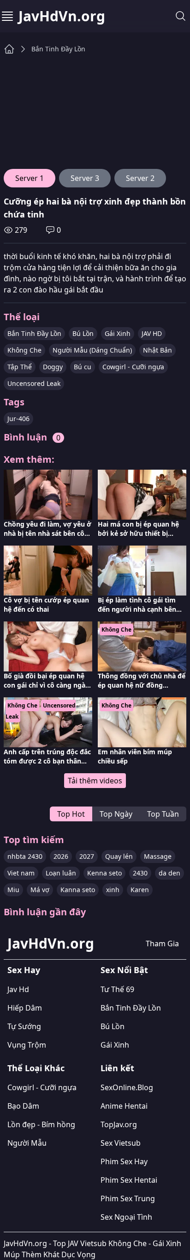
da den (169, 873)
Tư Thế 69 (117, 989)
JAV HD (152, 333)
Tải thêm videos (95, 781)
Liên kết (117, 1068)
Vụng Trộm (26, 1045)
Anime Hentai (124, 1106)
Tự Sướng (24, 1026)
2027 (86, 856)
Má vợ (39, 889)
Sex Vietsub (121, 1143)
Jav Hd (18, 989)
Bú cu (82, 366)
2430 (140, 873)
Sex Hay (23, 969)
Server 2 (140, 178)
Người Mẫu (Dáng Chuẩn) (92, 350)
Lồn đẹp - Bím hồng (41, 1124)
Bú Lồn (83, 333)
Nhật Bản (157, 350)
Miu (13, 889)
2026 (60, 856)
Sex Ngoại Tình (126, 1217)
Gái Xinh (118, 333)
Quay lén (119, 856)
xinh (112, 889)
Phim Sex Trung (128, 1198)
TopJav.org (119, 1124)
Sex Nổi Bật (124, 969)
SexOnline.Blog (127, 1087)
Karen (140, 889)
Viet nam (21, 873)
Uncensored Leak (33, 383)
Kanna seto (77, 889)
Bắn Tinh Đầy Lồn (58, 48)
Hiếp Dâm (24, 1008)
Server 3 (85, 178)
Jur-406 (18, 418)
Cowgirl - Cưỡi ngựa (133, 366)
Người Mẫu (27, 1143)
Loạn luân (61, 873)
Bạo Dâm (23, 1106)
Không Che (24, 350)
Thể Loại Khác (36, 1068)
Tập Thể (19, 366)
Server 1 (29, 178)
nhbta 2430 (24, 856)
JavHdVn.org (61, 16)
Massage (158, 856)
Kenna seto (104, 873)
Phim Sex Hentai (129, 1180)
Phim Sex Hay (124, 1161)
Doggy (53, 366)
